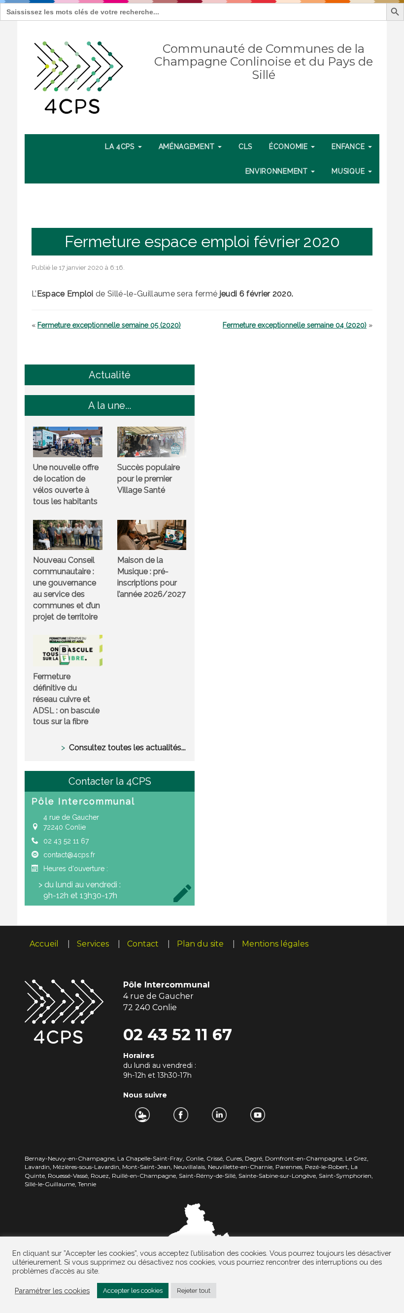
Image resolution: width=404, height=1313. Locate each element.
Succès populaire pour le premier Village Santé (148, 479)
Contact (143, 943)
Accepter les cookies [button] (133, 1290)
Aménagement (188, 146)
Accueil (44, 943)
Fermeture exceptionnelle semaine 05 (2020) (109, 325)
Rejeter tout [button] (193, 1290)
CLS (245, 146)
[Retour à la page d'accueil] (79, 75)
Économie (289, 146)
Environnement (277, 171)
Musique (349, 171)
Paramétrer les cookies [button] (52, 1290)
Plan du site (200, 943)
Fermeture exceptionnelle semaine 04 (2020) (295, 325)
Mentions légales (275, 943)
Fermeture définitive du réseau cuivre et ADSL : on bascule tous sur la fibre (66, 699)
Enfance (349, 146)
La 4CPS (121, 146)
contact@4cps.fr (69, 855)
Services (93, 943)
